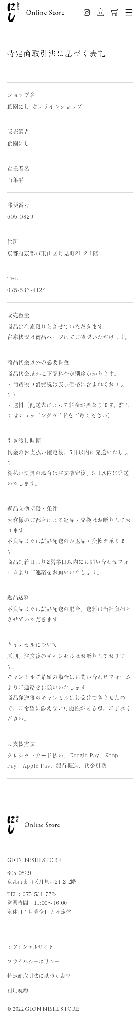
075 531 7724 (40, 894)
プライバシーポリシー (33, 961)
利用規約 (17, 990)
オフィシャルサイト (30, 946)
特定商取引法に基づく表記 (38, 975)
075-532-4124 (26, 290)
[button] (129, 12)
